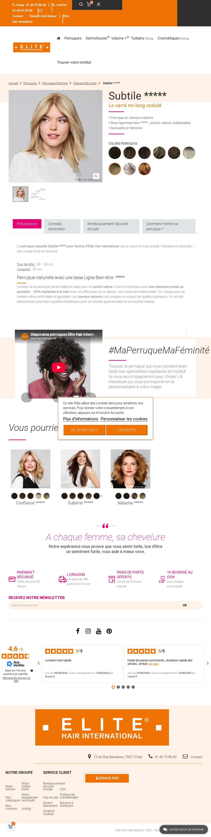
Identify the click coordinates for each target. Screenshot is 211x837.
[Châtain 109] (115, 154)
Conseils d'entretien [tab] (56, 226)
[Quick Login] (97, 4)
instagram (88, 631)
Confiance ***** (30, 502)
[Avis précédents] (38, 663)
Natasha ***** (130, 502)
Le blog (26, 808)
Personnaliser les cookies (124, 418)
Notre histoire (10, 788)
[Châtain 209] (129, 154)
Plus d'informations (81, 418)
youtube (99, 631)
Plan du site (50, 797)
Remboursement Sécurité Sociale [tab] (107, 226)
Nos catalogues (13, 799)
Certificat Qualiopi (48, 812)
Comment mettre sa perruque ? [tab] (162, 226)
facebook (78, 631)
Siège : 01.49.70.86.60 (31, 5)
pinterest (109, 631)
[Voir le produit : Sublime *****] (81, 469)
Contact (196, 757)
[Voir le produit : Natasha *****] (130, 469)
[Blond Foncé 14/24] (134, 496)
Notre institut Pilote (26, 786)
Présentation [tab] (27, 224)
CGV (63, 789)
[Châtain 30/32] (144, 154)
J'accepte (126, 430)
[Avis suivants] (208, 663)
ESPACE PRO (108, 778)
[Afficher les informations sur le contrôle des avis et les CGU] (31, 670)
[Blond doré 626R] (115, 170)
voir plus (153, 663)
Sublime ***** (80, 502)
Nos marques (11, 807)
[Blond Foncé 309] (159, 154)
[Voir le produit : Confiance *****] (30, 469)
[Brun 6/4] (97, 496)
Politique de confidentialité (68, 796)
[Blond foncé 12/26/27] (89, 496)
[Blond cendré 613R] (189, 154)
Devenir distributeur (43, 16)
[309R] (144, 170)
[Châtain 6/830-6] (174, 154)
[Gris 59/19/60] (129, 170)
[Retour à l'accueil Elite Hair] (102, 727)
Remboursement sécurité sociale (51, 786)
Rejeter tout (84, 430)
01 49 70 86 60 (166, 757)
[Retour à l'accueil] (32, 47)
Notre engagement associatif (29, 797)
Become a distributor (66, 804)
